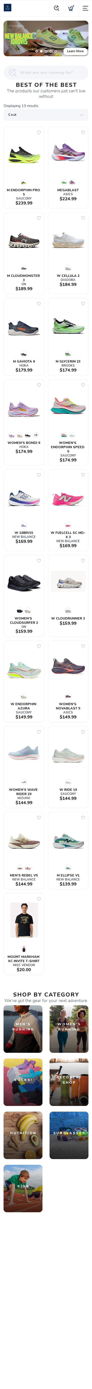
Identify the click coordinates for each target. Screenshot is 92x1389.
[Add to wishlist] (39, 132)
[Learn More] (46, 38)
